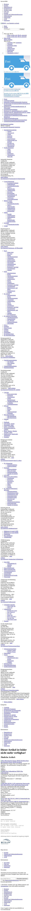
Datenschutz (7, 17)
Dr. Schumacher (8, 463)
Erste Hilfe (7, 562)
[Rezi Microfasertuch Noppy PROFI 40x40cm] (13, 760)
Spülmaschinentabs (12, 322)
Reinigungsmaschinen (9, 722)
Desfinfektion (10, 283)
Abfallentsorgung (8, 718)
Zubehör (9, 270)
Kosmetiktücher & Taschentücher (12, 195)
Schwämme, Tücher (9, 423)
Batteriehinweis (8, 7)
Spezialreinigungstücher (10, 130)
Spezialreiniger (11, 268)
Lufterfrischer (7, 609)
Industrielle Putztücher (10, 709)
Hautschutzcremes (12, 496)
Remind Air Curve (12, 610)
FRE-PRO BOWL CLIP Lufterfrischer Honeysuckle (14, 785)
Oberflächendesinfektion (10, 360)
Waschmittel (10, 262)
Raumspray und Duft (12, 267)
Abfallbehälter (7, 537)
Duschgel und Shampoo (11, 499)
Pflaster (9, 566)
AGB (5, 19)
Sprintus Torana (11, 652)
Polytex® (9, 137)
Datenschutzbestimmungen (12, 880)
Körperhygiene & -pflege (10, 716)
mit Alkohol (10, 361)
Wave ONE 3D (11, 606)
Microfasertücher (11, 416)
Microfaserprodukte (9, 414)
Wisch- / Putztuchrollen (11, 206)
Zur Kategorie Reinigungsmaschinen (10, 646)
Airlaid (9, 134)
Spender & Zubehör (12, 473)
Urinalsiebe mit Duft (9, 604)
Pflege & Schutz (11, 470)
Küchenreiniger (11, 261)
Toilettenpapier (11, 190)
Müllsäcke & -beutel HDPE (11, 532)
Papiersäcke (7, 534)
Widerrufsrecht (8, 16)
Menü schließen (8, 39)
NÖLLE (6, 406)
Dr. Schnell (7, 294)
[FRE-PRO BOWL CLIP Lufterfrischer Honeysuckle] (15, 783)
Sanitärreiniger (11, 259)
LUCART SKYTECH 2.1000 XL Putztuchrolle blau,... (15, 801)
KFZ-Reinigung (11, 314)
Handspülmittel (11, 319)
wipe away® (10, 133)
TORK (6, 226)
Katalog (6, 5)
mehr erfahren (4, 177)
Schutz (9, 485)
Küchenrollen (10, 193)
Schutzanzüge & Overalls (10, 575)
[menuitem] (17, 4)
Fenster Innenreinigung (11, 399)
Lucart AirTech (11, 139)
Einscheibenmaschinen (10, 665)
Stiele (8, 410)
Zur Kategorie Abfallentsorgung (9, 528)
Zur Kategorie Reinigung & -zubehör (10, 389)
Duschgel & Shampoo (10, 481)
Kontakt (6, 13)
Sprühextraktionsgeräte (10, 666)
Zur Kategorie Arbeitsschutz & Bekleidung (12, 559)
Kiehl (5, 271)
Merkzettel (10, 51)
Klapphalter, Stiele (9, 425)
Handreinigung (11, 291)
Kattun (9, 150)
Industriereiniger (11, 264)
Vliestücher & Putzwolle (11, 155)
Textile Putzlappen (9, 147)
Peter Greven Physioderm (10, 476)
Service (6, 725)
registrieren (18, 42)
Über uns (6, 11)
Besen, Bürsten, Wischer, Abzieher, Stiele (10, 431)
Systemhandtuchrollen (13, 186)
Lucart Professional (9, 181)
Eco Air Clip (10, 618)
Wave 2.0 (9, 607)
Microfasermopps (11, 417)
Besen (8, 407)
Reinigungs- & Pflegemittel (11, 712)
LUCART (6, 475)
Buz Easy (9, 254)
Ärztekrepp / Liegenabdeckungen (12, 198)
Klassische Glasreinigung (11, 396)
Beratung (6, 4)
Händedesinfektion (9, 367)
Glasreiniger (10, 258)
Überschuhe (7, 577)
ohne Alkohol (10, 363)
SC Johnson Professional (10, 316)
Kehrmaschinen (8, 663)
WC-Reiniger (10, 320)
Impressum (7, 20)
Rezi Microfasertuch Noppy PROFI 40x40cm (15, 761)
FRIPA (6, 212)
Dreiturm (6, 326)
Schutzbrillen (7, 574)
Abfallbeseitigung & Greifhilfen (12, 402)
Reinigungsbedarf (12, 412)
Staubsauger (10, 656)
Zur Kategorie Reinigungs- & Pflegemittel (12, 248)
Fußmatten (10, 413)
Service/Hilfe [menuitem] (11, 11)
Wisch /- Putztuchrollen (11, 188)
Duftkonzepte (7, 721)
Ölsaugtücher (10, 146)
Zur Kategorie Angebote (7, 124)
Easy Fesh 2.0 (11, 612)
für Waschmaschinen (9, 335)
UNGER (6, 392)
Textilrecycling (8, 10)
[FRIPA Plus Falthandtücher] (9, 771)
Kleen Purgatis (8, 328)
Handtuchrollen (11, 221)
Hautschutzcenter (11, 503)
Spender (9, 214)
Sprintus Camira (11, 650)
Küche (9, 280)
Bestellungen (10, 50)
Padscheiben (7, 653)
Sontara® (9, 136)
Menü (5, 26)
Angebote (6, 707)
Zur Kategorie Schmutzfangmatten (10, 690)
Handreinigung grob (12, 494)
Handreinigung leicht (12, 493)
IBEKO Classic (8, 200)
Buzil (5, 251)
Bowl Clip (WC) (11, 616)
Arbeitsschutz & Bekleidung (11, 719)
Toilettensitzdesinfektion (10, 366)
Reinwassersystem (12, 394)
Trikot (8, 149)
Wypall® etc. (10, 143)
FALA (5, 325)
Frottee (9, 152)
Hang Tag (9, 615)
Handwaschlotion (11, 466)
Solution (6, 329)
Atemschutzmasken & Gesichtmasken (9, 571)
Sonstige (6, 331)
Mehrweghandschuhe (9, 569)
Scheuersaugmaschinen (10, 649)
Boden (9, 255)
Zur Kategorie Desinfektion (8, 357)
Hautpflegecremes (12, 497)
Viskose (9, 131)
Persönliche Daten (12, 45)
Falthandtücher (11, 184)
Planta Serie (10, 252)
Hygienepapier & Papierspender (12, 710)
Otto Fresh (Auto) (12, 619)
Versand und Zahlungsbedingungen (13, 14)
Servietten (9, 192)
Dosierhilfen (7, 332)
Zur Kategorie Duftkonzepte (8, 602)
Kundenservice (8, 8)
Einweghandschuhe (9, 568)
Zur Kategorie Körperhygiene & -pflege (11, 460)
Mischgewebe (11, 144)
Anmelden (10, 42)
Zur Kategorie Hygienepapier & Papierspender (13, 178)
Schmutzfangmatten (9, 724)
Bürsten (9, 409)
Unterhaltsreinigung (12, 404)
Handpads (6, 422)
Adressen (9, 47)
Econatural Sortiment (12, 183)
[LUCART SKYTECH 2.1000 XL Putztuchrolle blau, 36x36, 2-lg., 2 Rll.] (15, 800)
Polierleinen (10, 153)
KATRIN (6, 223)
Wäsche (9, 282)
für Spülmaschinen (9, 334)
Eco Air (9, 613)
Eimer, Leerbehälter (9, 426)
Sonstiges (6, 437)
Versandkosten (4, 886)
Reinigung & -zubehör (10, 715)
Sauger (6, 654)
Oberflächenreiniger (12, 256)
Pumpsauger (10, 660)
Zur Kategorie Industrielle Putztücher (10, 127)
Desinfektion (10, 265)
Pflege (9, 484)
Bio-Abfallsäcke (8, 535)
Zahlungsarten (11, 48)
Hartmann (6, 468)
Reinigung (10, 479)
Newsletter (7, 862)
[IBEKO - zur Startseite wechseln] (10, 23)
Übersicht (9, 44)
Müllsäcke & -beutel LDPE (11, 531)
